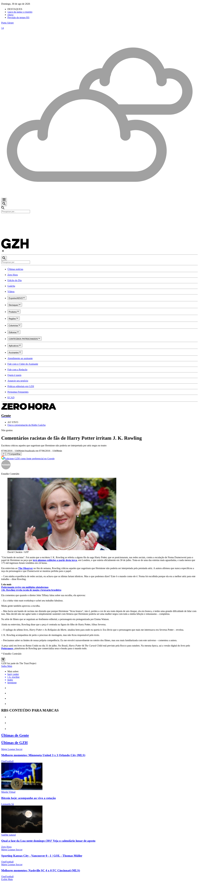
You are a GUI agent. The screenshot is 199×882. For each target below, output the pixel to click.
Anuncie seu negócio (17, 380)
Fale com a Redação (17, 369)
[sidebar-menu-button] (4, 200)
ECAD (10, 397)
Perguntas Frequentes (17, 392)
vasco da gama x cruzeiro (19, 12)
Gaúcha (11, 286)
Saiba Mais (6, 666)
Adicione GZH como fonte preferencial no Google (30, 458)
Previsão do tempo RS (18, 17)
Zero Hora (12, 274)
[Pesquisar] (4, 258)
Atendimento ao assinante (20, 358)
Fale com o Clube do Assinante (22, 364)
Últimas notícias (15, 269)
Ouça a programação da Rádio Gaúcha (26, 425)
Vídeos (10, 291)
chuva (10, 14)
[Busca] (4, 204)
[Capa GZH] (99, 218)
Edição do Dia (14, 280)
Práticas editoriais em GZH (20, 386)
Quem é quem (14, 375)
